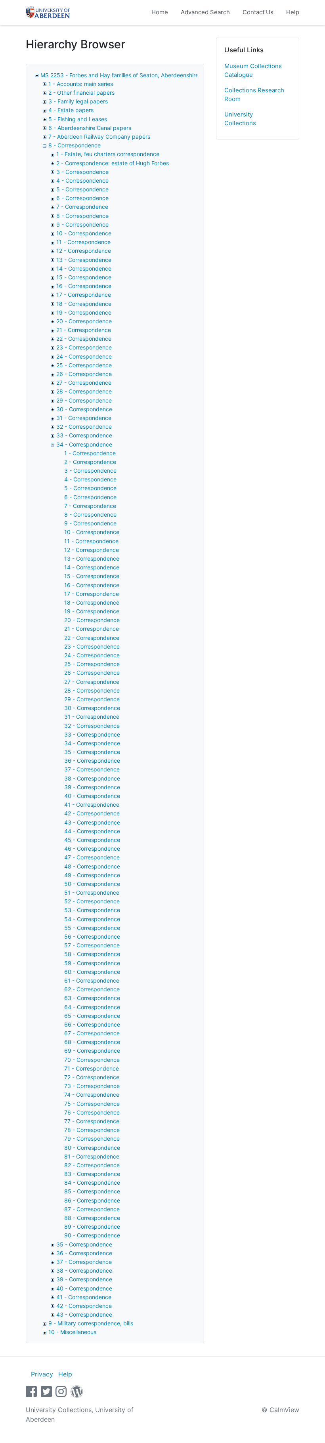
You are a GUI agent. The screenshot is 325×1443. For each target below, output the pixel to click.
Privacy (42, 1374)
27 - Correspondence (83, 382)
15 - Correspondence (83, 277)
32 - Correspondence (84, 426)
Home (159, 12)
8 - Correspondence (74, 145)
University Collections (240, 119)
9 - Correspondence (82, 224)
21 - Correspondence (83, 329)
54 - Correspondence (92, 919)
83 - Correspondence (92, 1173)
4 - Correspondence (82, 180)
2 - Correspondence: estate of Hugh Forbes (112, 163)
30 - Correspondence (84, 409)
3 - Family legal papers (78, 101)
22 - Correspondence (83, 338)
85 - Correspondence (92, 1191)
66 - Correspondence (92, 1024)
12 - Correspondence (83, 250)
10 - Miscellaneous (72, 1331)
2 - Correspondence (90, 461)
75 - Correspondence (92, 1103)
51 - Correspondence (91, 892)
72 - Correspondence (91, 1077)
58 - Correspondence (92, 954)
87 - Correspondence (92, 1209)
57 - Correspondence (92, 945)
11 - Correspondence (83, 242)
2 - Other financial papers (81, 92)
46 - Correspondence (92, 848)
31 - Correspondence (83, 417)
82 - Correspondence (92, 1165)
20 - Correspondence (84, 321)
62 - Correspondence (92, 989)
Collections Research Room (254, 94)
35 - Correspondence (92, 751)
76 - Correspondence (92, 1112)
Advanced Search (205, 12)
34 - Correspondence (84, 444)
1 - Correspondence (90, 453)
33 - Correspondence (84, 435)
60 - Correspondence (92, 971)
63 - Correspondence (92, 997)
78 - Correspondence (92, 1129)
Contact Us (258, 12)
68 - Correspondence (92, 1041)
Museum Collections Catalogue (253, 70)
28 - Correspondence (84, 391)
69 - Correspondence (92, 1050)
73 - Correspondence (92, 1085)
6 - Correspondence (82, 198)
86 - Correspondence (92, 1200)
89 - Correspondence (92, 1226)
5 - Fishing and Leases (77, 119)
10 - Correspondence (83, 233)
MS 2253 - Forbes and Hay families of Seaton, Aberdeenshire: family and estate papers (153, 75)
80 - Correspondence (92, 1147)
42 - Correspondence (92, 813)
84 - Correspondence (92, 1182)
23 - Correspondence (84, 347)
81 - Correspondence (91, 1156)
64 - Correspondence (92, 1007)
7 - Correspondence (82, 206)
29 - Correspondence (84, 400)
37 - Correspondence (92, 769)
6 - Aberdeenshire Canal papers (89, 127)
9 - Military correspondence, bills (90, 1323)
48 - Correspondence (92, 866)
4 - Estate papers (71, 110)
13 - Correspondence (83, 259)
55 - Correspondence (92, 927)
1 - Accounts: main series (80, 83)
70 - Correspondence (92, 1059)
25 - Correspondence (84, 365)
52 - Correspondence (92, 901)
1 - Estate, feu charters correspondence (107, 154)
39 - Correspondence (92, 787)
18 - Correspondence (83, 303)
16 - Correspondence (83, 285)
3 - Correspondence (82, 171)
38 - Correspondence (92, 778)
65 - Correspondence (92, 1015)
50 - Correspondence (92, 883)
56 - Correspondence (92, 936)
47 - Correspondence (92, 857)
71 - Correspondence (91, 1068)
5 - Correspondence (82, 189)
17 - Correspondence (83, 294)
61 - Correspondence (91, 980)
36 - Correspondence (92, 760)
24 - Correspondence (84, 356)
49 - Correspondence (92, 875)
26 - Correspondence (84, 373)
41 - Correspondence (91, 804)
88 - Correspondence (92, 1217)
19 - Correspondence (83, 312)
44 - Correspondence (92, 831)
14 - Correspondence (83, 268)
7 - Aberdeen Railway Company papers (99, 136)
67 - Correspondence (92, 1033)
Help (292, 12)
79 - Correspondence (92, 1138)
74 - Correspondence (91, 1094)
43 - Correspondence (92, 822)
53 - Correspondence (92, 910)
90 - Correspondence (92, 1235)
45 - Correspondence (92, 839)
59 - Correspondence (92, 963)
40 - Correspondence (92, 795)
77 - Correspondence (91, 1121)
